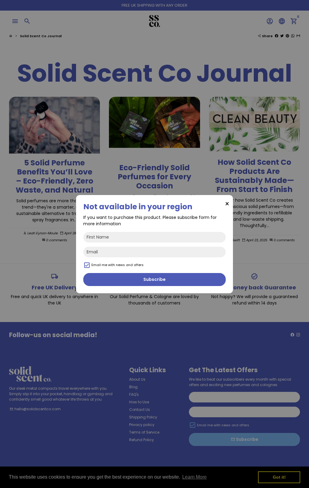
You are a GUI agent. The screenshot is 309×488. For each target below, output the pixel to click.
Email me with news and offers (117, 264)
